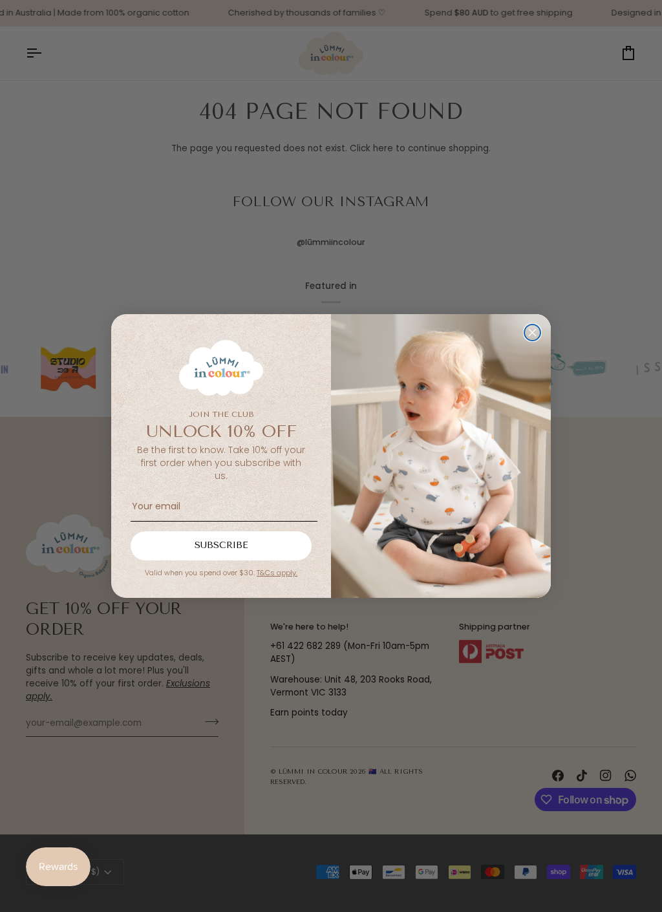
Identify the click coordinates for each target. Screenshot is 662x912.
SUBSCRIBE (221, 545)
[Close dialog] (532, 332)
